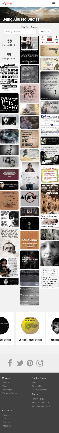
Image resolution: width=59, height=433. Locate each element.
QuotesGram (7, 3)
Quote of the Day (39, 389)
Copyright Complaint (41, 405)
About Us (36, 382)
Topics (5, 386)
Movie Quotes (8, 389)
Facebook (6, 415)
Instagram (6, 425)
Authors (5, 382)
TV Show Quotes (9, 393)
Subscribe (44, 31)
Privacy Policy (38, 398)
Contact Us (37, 386)
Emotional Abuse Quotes (29, 340)
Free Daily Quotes (29, 26)
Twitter (5, 418)
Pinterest (6, 422)
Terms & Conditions (40, 402)
